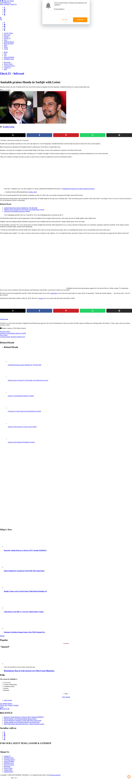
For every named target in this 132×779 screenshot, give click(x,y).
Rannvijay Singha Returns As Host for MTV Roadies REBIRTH (25, 550)
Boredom (6, 690)
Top (1, 703)
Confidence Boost (8, 686)
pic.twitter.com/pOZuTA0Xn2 (85, 189)
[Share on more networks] (119, 135)
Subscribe (80, 19)
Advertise (6, 4)
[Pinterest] (4, 11)
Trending (16, 705)
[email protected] (55, 775)
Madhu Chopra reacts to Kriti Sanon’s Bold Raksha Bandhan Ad (25, 591)
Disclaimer (7, 62)
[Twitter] (4, 9)
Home (6, 52)
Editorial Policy (8, 772)
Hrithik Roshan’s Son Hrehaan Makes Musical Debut (20, 719)
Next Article (3, 335)
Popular (10, 705)
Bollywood (19, 73)
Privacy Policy (8, 64)
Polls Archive (8, 700)
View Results (66, 697)
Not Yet (64, 19)
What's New (4, 705)
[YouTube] (4, 14)
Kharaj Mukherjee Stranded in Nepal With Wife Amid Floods (24, 571)
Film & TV (7, 38)
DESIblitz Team (9, 59)
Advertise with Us (9, 66)
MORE (2, 636)
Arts (8, 1)
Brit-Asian (7, 35)
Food (5, 40)
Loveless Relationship (10, 684)
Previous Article (5, 331)
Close (1, 707)
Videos (12, 1)
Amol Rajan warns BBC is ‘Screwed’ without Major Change (24, 611)
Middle (5, 703)
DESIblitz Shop (9, 758)
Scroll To (4, 709)
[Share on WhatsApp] (92, 135)
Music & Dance (9, 43)
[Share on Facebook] (39, 135)
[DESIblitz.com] (5, 2)
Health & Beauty (9, 42)
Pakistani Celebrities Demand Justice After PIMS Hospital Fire (24, 632)
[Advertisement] (33, 172)
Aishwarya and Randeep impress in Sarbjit (13, 333)
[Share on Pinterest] (66, 135)
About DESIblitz (9, 57)
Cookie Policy (8, 770)
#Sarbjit (73, 189)
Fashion (6, 36)
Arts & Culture (8, 33)
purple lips (54, 293)
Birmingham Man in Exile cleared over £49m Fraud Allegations (29, 671)
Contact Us (13, 4)
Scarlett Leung (8, 127)
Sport (5, 45)
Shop (1, 4)
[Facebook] (4, 7)
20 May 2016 (33, 192)
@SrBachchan (66, 189)
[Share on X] (13, 135)
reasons (41, 298)
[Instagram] (4, 13)
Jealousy (6, 688)
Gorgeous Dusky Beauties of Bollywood (12, 337)
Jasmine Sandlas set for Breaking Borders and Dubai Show (22, 722)
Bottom (10, 703)
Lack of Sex (7, 682)
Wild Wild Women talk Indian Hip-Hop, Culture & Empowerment (24, 724)
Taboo (6, 47)
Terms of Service (9, 765)
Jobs (5, 1)
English (15, 778)
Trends (6, 49)
